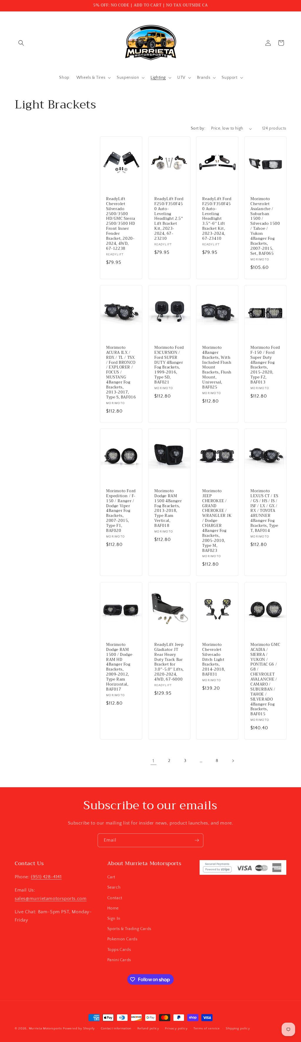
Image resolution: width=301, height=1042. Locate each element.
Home (113, 908)
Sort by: (198, 128)
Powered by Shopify (79, 1028)
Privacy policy (176, 1028)
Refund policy (148, 1028)
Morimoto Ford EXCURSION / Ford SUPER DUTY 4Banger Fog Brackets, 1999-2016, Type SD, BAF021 (169, 365)
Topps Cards (119, 949)
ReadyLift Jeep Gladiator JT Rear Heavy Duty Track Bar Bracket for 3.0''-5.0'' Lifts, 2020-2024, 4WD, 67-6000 (169, 662)
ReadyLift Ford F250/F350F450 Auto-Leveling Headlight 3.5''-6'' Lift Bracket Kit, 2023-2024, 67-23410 (216, 219)
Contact (114, 898)
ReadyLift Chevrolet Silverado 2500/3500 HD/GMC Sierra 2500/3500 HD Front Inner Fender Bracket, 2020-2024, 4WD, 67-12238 (120, 224)
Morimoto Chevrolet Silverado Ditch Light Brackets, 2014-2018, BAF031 (213, 659)
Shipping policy (238, 1028)
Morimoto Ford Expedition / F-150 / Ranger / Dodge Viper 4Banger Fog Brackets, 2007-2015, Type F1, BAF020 (121, 511)
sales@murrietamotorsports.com (50, 898)
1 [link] (153, 760)
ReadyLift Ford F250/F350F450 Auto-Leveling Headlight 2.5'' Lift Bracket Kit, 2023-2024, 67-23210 (168, 219)
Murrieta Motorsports (45, 1028)
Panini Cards (119, 960)
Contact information (116, 1028)
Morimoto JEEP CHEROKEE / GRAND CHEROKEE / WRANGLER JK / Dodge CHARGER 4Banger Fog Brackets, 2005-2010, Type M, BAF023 (217, 521)
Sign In (114, 918)
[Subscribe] (196, 840)
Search (114, 887)
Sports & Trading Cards (129, 929)
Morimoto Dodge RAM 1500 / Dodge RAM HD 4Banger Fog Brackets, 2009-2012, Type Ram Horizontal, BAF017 (119, 667)
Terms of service (206, 1028)
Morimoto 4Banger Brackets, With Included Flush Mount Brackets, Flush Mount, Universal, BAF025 (217, 367)
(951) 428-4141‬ (46, 876)
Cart (111, 877)
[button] (21, 42)
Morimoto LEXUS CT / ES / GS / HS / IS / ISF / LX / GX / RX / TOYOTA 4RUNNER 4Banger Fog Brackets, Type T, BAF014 (264, 511)
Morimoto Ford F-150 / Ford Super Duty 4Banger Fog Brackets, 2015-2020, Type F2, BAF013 (265, 365)
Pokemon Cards (122, 939)
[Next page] (232, 760)
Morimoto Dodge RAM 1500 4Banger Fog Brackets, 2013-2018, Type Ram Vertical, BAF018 (168, 508)
